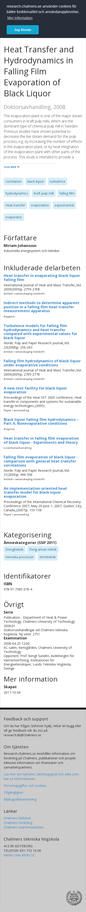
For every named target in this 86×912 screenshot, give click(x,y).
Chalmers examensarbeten (24, 827)
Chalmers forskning (18, 822)
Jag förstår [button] (22, 30)
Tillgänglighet (13, 792)
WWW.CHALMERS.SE (19, 855)
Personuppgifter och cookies (25, 785)
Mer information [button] (20, 18)
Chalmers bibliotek (17, 818)
